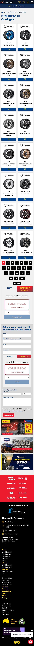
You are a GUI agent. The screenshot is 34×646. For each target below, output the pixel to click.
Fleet (3, 593)
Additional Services (7, 584)
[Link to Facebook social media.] (15, 642)
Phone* (12, 339)
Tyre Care (5, 558)
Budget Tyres (5, 612)
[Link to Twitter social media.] (18, 642)
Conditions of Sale (22, 638)
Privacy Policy (6, 411)
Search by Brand (6, 556)
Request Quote (8, 415)
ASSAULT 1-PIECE (25, 192)
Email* (4, 344)
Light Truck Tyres (6, 604)
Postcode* (5, 350)
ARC (25, 131)
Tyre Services (5, 580)
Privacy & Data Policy (12, 638)
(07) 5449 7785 (10, 530)
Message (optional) (8, 397)
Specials (5, 587)
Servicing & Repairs (7, 578)
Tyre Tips (4, 561)
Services (5, 569)
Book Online (6, 591)
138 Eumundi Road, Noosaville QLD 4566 (17, 526)
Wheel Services (6, 582)
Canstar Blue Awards (8, 610)
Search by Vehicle (7, 552)
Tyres (4, 550)
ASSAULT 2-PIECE (8, 250)
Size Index (5, 608)
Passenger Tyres (6, 606)
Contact (4, 589)
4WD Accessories (7, 571)
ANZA (8, 101)
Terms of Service (17, 411)
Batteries (4, 574)
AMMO (9, 43)
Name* (5, 333)
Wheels (4, 563)
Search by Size (6, 554)
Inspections (5, 576)
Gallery (4, 598)
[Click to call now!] (19, 2)
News (4, 596)
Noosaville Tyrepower (18, 6)
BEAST (25, 250)
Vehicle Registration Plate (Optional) (10, 391)
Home (5, 12)
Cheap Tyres (5, 614)
